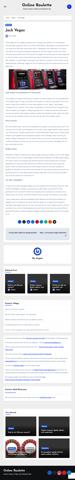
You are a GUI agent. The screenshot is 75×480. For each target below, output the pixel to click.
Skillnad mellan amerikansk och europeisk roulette (24, 320)
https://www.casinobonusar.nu (45, 370)
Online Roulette (37, 5)
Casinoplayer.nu (11, 361)
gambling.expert (46, 397)
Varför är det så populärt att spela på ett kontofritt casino (27, 330)
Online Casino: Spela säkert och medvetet (37, 287)
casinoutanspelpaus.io (52, 342)
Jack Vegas (15, 30)
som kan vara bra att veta (35, 338)
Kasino (8, 25)
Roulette (12, 448)
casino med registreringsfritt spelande (37, 354)
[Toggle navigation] (5, 6)
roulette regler (18, 365)
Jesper (14, 36)
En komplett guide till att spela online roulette (22, 325)
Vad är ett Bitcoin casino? (14, 309)
